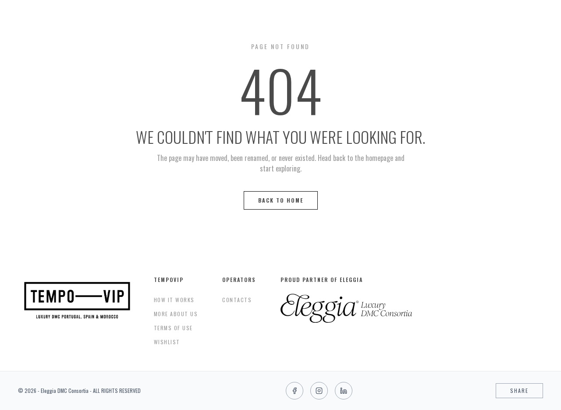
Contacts (237, 299)
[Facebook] (294, 390)
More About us (176, 313)
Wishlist (167, 342)
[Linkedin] (343, 390)
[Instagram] (319, 390)
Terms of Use (173, 328)
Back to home (280, 200)
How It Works (174, 299)
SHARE (519, 390)
